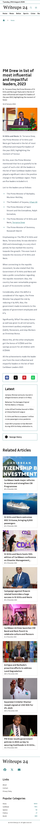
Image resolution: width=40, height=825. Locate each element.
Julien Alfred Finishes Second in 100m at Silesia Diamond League (19, 410)
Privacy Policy (7, 791)
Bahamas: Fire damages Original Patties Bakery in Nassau (17, 403)
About (5, 785)
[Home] (4, 20)
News (12, 13)
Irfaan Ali (33, 202)
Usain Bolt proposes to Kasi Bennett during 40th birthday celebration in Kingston (18, 425)
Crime (33, 13)
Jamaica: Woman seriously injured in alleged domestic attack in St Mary (19, 396)
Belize (18, 13)
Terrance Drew (18, 222)
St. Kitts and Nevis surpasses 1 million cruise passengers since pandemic (19, 417)
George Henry (15, 437)
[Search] (31, 8)
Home (5, 13)
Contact (5, 788)
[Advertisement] (20, 45)
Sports (26, 13)
